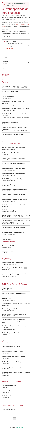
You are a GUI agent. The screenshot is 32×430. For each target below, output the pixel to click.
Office (4, 67)
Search (4, 56)
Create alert (9, 48)
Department (5, 61)
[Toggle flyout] (29, 63)
